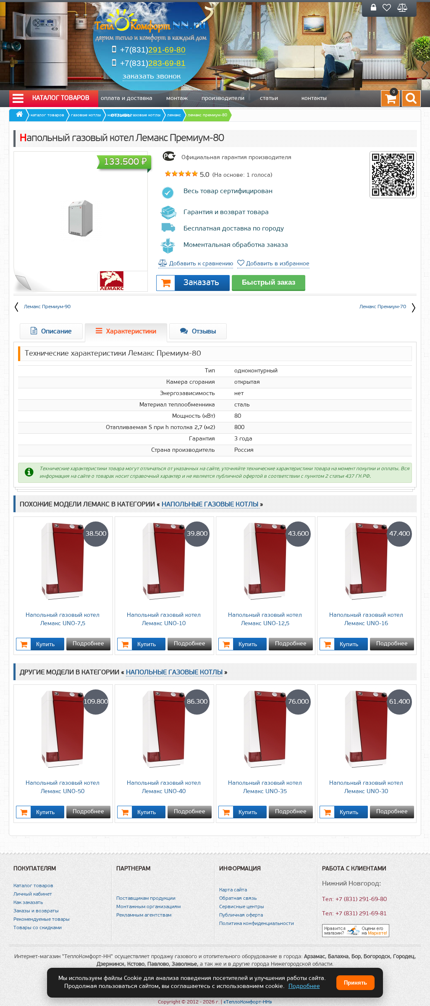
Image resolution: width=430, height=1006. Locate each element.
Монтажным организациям (148, 906)
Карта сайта (233, 890)
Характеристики (131, 331)
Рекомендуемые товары (41, 919)
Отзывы (121, 115)
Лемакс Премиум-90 (47, 306)
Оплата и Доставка (126, 98)
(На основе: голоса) (241, 175)
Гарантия (202, 439)
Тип (210, 371)
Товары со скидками (37, 927)
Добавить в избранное (276, 264)
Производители (223, 98)
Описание (56, 331)
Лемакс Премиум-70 (382, 306)
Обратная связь (238, 898)
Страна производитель (183, 450)
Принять (355, 983)
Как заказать (28, 902)
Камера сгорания (190, 382)
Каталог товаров (60, 98)
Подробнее (88, 644)
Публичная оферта (241, 915)
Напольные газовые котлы (211, 504)
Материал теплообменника (177, 405)
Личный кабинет (32, 894)
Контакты (314, 98)
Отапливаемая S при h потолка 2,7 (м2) (160, 427)
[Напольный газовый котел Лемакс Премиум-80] (81, 220)
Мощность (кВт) (193, 416)
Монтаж (177, 98)
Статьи (269, 98)
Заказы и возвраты (36, 911)
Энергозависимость (187, 393)
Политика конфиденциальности (256, 923)
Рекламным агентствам (143, 915)
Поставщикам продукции (146, 898)
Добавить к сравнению (200, 264)
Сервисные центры (241, 906)
